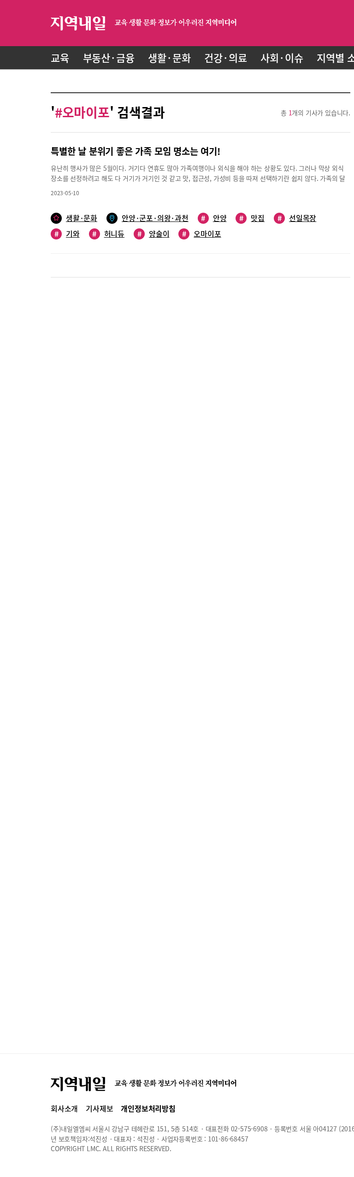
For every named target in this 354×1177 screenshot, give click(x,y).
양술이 (153, 233)
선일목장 (296, 218)
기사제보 (99, 1108)
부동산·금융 (109, 57)
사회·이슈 (281, 57)
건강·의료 (225, 57)
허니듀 (108, 233)
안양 (213, 218)
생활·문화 (169, 57)
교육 (60, 57)
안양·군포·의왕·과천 (155, 218)
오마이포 (201, 233)
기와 (67, 233)
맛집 (252, 218)
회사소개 (64, 1108)
